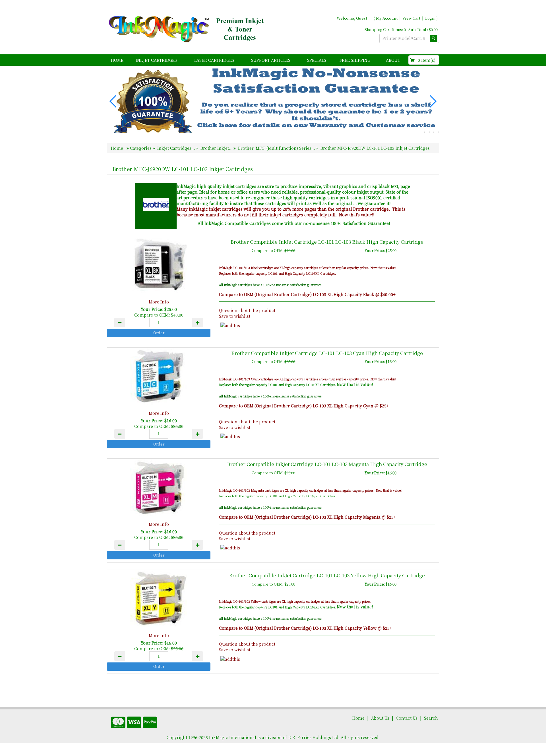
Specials (316, 60)
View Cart (411, 18)
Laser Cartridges (214, 60)
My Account (387, 18)
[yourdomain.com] (187, 29)
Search (431, 718)
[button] (423, 132)
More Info (159, 302)
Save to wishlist (234, 316)
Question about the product (247, 310)
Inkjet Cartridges (156, 60)
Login (430, 18)
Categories (141, 148)
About (393, 60)
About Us (380, 718)
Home (117, 60)
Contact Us (406, 718)
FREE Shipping (355, 60)
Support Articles (270, 60)
